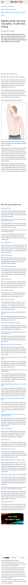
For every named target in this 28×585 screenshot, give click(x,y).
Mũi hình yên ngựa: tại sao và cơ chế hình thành (13, 474)
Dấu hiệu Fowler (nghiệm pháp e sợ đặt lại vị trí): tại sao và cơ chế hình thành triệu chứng (14, 488)
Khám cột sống (5, 439)
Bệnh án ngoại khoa (6, 255)
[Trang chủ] (16, 1)
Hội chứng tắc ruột (6, 279)
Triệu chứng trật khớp (6, 428)
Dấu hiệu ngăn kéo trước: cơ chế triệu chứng (12, 460)
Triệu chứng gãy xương (7, 501)
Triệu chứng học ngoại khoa (8, 9)
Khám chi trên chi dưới (7, 290)
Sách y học (11, 6)
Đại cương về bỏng (6, 242)
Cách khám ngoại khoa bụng (8, 266)
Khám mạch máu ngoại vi (8, 299)
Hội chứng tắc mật (6, 208)
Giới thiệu (14, 557)
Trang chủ (3, 6)
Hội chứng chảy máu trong (8, 449)
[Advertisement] (14, 58)
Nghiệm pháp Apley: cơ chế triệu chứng (11, 344)
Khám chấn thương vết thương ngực (10, 323)
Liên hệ (22, 557)
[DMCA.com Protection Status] (5, 557)
